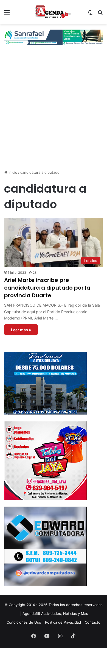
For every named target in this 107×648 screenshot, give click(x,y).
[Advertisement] (53, 112)
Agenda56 (31, 613)
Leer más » (21, 329)
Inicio (12, 172)
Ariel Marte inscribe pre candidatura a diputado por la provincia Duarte (47, 287)
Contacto (92, 622)
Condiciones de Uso (24, 622)
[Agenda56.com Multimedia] (53, 12)
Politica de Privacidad (63, 622)
